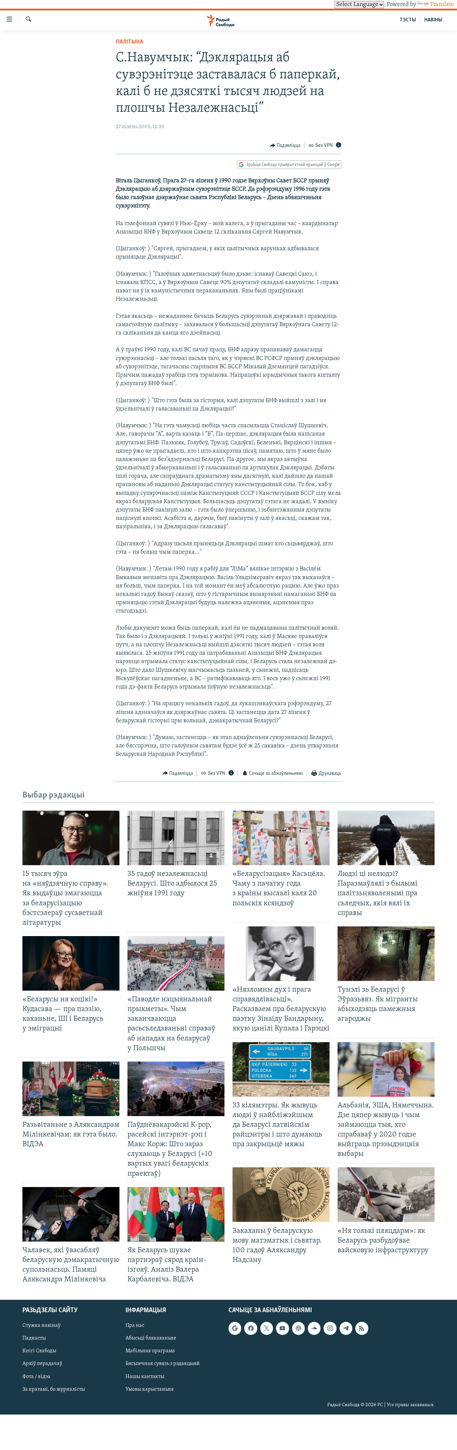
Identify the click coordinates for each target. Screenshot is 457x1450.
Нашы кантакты (144, 1376)
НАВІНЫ (433, 20)
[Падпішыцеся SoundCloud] (314, 1328)
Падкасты (34, 1338)
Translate (442, 5)
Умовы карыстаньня (149, 1389)
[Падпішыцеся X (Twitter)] (266, 1328)
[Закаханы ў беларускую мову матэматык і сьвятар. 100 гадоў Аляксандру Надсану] (281, 1194)
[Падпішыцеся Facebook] (250, 1328)
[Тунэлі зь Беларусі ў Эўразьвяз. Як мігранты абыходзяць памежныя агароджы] (386, 953)
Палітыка (129, 42)
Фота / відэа (36, 1376)
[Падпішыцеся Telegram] (346, 1328)
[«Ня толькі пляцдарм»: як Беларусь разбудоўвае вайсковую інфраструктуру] (386, 1194)
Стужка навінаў (41, 1326)
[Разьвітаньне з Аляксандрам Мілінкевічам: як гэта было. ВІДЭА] (70, 1089)
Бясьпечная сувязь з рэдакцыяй (162, 1364)
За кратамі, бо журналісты (53, 1389)
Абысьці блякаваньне (150, 1338)
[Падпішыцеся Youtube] (282, 1328)
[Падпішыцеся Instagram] (330, 1328)
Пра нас (134, 1326)
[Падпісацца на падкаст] (298, 1328)
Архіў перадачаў (42, 1364)
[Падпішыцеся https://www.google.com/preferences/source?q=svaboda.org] (235, 1328)
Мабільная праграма (150, 1351)
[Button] (285, 145)
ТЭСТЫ (408, 20)
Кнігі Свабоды (39, 1351)
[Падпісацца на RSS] (361, 1328)
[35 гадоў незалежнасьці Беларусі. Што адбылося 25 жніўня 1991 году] (175, 838)
